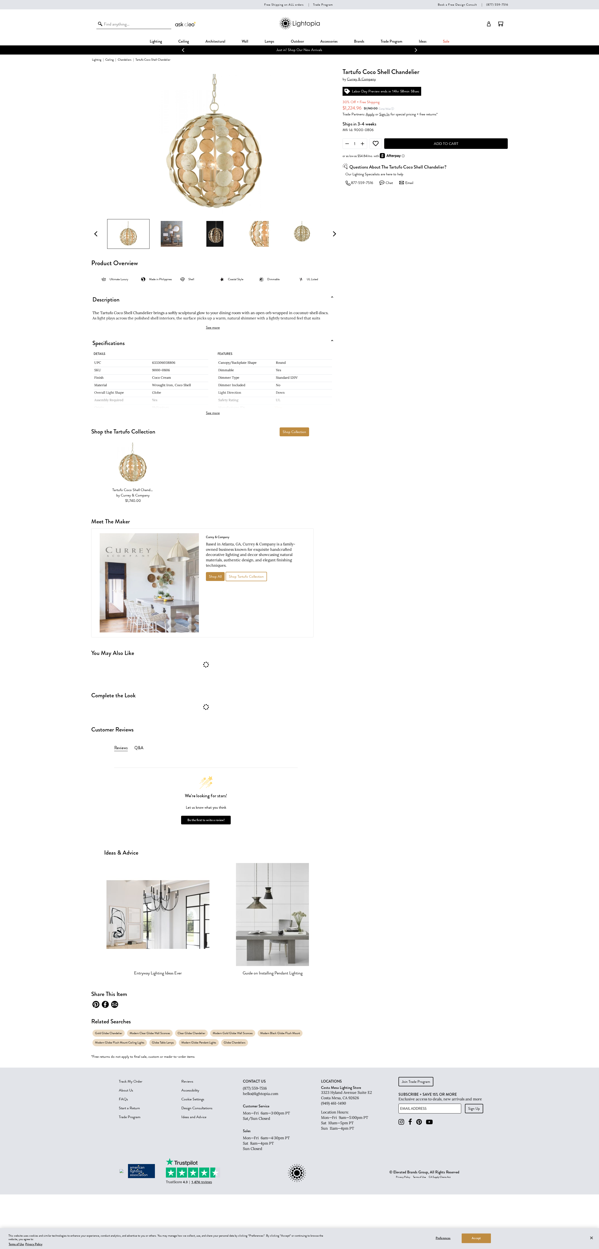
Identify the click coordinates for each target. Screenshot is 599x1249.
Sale (446, 41)
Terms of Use (419, 1177)
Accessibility (190, 1090)
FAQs (123, 1099)
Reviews (187, 1081)
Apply (370, 114)
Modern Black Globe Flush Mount (280, 1033)
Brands (359, 41)
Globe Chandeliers (234, 1042)
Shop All (215, 576)
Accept (476, 1238)
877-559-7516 (362, 183)
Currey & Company (361, 79)
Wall (245, 41)
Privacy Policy (403, 1177)
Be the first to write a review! (206, 820)
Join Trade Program (416, 1081)
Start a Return (129, 1108)
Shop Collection (294, 432)
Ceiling (183, 41)
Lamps (269, 41)
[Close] (591, 1238)
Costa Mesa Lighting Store (341, 1087)
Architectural (215, 41)
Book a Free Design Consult (457, 4)
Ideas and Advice (193, 1117)
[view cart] (500, 23)
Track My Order (130, 1081)
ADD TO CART (446, 144)
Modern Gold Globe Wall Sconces (233, 1033)
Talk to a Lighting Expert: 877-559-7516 (299, 50)
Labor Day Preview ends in (371, 91)
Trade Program (323, 4)
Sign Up (474, 1108)
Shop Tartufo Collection (246, 576)
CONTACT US (254, 1081)
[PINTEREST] (419, 1122)
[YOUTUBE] (429, 1122)
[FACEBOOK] (410, 1122)
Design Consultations (196, 1108)
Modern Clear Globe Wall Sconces (150, 1033)
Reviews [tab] (121, 748)
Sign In (384, 114)
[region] (299, 1238)
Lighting (156, 41)
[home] (299, 28)
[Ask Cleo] (186, 23)
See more (213, 327)
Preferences (443, 1238)
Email (409, 183)
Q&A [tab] (138, 748)
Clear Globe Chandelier (191, 1033)
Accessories (329, 41)
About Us (126, 1090)
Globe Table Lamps (163, 1042)
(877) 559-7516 (497, 4)
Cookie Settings (192, 1099)
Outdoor (297, 41)
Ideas (423, 41)
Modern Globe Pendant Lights (198, 1042)
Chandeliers (124, 59)
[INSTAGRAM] (401, 1122)
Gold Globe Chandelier (108, 1033)
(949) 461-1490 (333, 1103)
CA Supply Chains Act (440, 1177)
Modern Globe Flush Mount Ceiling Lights (119, 1042)
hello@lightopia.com (260, 1093)
